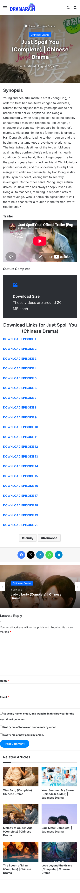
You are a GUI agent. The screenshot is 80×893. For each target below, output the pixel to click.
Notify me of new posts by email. (23, 734)
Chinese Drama (46, 26)
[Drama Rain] (22, 7)
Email (4, 697)
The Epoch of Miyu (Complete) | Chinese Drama (17, 869)
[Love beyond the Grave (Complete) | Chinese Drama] (59, 852)
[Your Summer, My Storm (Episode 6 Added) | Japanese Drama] (59, 777)
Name (4, 680)
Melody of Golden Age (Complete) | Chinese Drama (17, 831)
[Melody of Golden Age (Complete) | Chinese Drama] (20, 814)
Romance (50, 538)
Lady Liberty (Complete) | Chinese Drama (36, 596)
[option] (40, 586)
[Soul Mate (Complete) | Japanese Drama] (59, 814)
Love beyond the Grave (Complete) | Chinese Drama (57, 869)
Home (31, 26)
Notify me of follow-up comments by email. (30, 727)
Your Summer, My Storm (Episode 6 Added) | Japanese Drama (58, 794)
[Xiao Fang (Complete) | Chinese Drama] (20, 777)
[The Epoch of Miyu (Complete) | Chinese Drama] (20, 852)
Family (28, 538)
